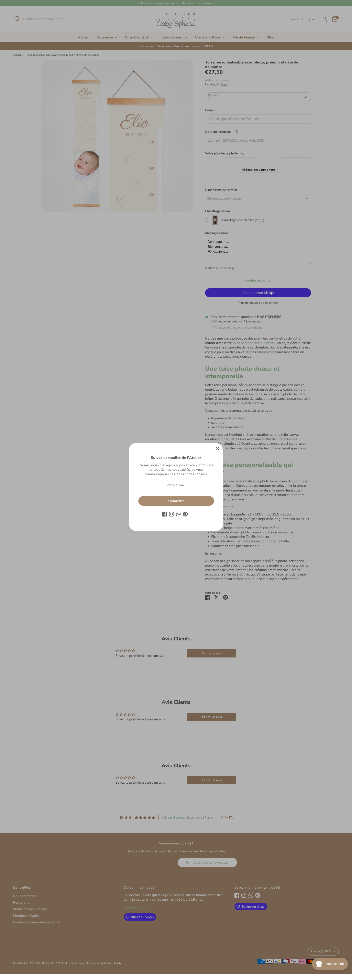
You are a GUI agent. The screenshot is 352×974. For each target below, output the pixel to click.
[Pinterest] (185, 514)
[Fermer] (217, 448)
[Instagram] (171, 514)
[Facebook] (164, 514)
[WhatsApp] (178, 514)
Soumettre (176, 501)
